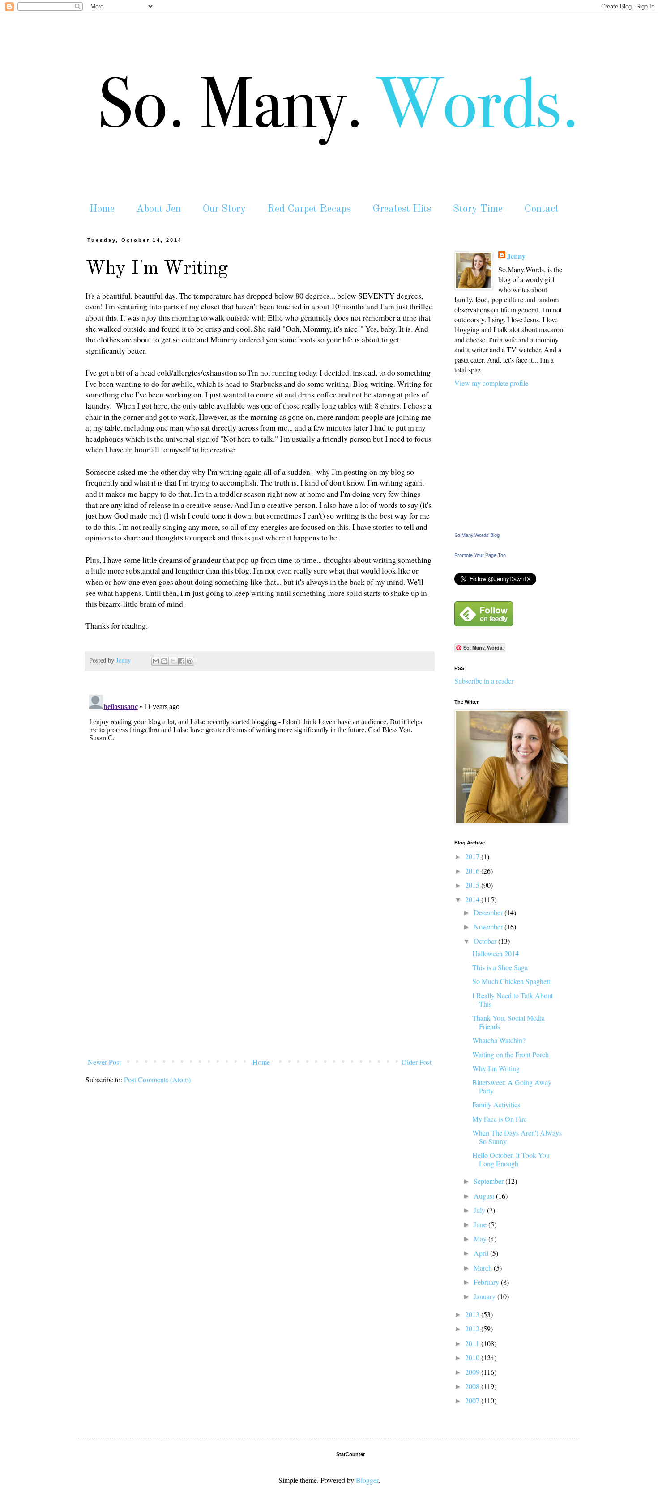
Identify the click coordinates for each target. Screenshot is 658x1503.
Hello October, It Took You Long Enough (511, 1159)
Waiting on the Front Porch (510, 1054)
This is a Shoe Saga (500, 967)
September (489, 1181)
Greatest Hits (402, 209)
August (485, 1195)
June (481, 1224)
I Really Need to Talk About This (512, 1000)
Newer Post (104, 1062)
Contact (541, 209)
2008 (473, 1386)
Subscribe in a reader (483, 680)
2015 (473, 885)
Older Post (417, 1062)
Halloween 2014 (495, 953)
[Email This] (155, 661)
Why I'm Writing (496, 1068)
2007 (473, 1400)
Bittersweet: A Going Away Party (511, 1086)
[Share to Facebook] (181, 661)
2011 (473, 1343)
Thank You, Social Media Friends (508, 1022)
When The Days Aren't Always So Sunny (517, 1137)
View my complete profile (491, 383)
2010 (473, 1357)
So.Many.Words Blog (477, 535)
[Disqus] (259, 803)
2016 (473, 870)
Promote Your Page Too (480, 555)
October (486, 941)
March (484, 1267)
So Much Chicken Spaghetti (512, 981)
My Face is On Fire (499, 1118)
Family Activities (496, 1104)
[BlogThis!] (164, 661)
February (487, 1282)
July (480, 1210)
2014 (473, 899)
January (485, 1296)
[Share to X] (172, 661)
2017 (473, 856)
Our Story (224, 209)
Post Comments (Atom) (157, 1079)
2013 (473, 1314)
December (489, 912)
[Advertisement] (259, 987)
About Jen (158, 209)
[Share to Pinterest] (189, 661)
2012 (473, 1328)
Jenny (516, 256)
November (489, 926)
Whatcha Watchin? (499, 1040)
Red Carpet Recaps (309, 209)
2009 (473, 1371)
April (482, 1253)
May (481, 1238)
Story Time (478, 209)
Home (102, 209)
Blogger (367, 1480)
